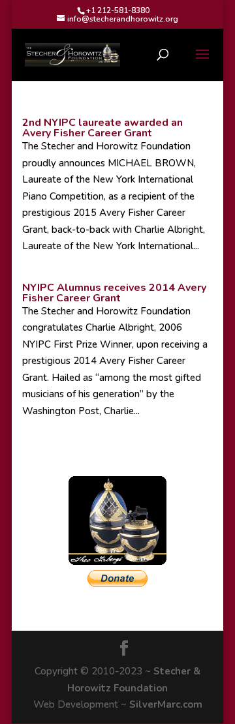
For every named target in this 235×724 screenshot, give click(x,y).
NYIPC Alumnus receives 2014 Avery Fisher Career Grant (114, 292)
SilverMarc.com (165, 704)
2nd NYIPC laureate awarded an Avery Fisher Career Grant (102, 127)
